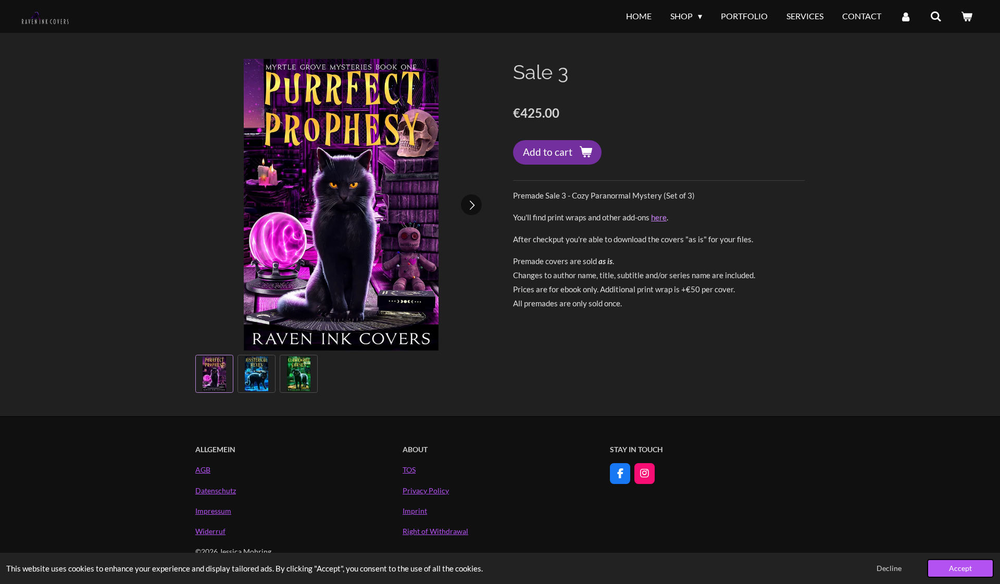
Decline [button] (889, 568)
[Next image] (471, 204)
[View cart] (966, 16)
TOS (409, 469)
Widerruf (210, 531)
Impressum (213, 510)
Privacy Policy (426, 490)
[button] (214, 374)
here (659, 217)
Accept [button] (960, 568)
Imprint (415, 510)
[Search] (935, 16)
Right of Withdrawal (435, 531)
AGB (202, 469)
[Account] (905, 16)
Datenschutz (215, 490)
